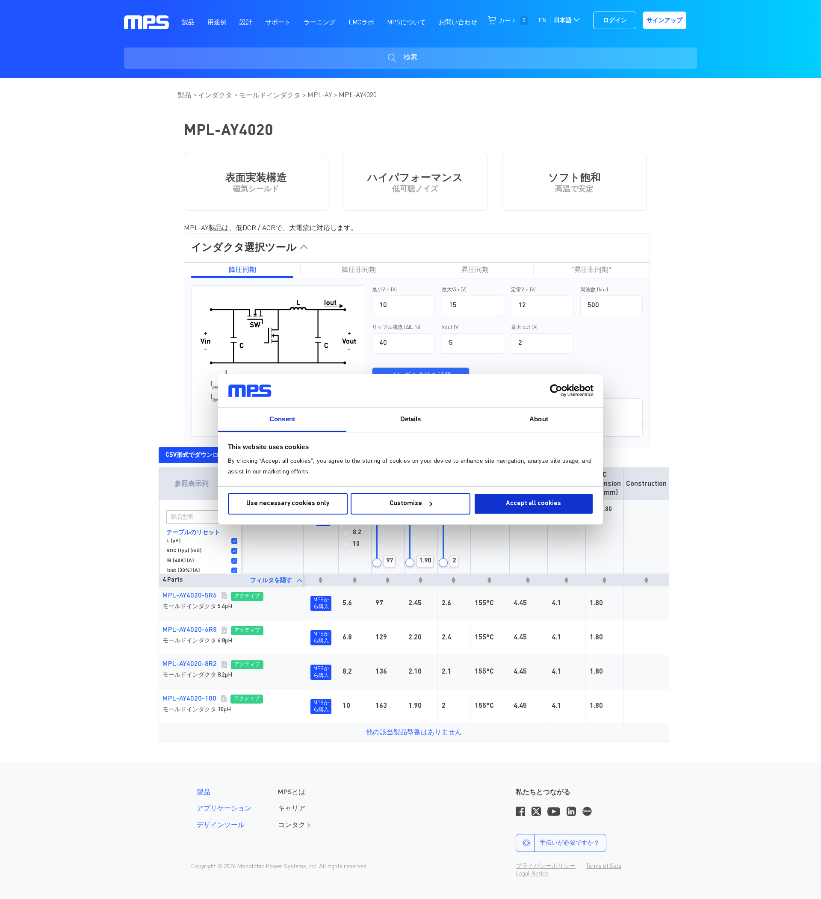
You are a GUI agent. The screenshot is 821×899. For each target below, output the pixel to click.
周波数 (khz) (594, 290)
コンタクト (295, 825)
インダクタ (216, 95)
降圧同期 (242, 270)
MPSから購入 (321, 603)
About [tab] (538, 419)
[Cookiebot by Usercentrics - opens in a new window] (556, 390)
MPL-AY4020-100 (189, 698)
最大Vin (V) (454, 290)
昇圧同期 (475, 270)
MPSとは (291, 792)
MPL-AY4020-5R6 (189, 595)
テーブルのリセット (193, 532)
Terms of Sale (603, 866)
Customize (406, 503)
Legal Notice (532, 874)
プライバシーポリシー (546, 866)
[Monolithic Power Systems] (146, 22)
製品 (185, 95)
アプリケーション (224, 808)
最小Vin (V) (384, 290)
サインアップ (664, 21)
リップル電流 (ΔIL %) (396, 327)
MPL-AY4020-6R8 (189, 630)
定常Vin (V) (523, 290)
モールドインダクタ (270, 95)
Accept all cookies (533, 503)
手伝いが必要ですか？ (570, 843)
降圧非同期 (359, 270)
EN (542, 21)
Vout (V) (451, 327)
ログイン (615, 21)
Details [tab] (410, 419)
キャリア (291, 808)
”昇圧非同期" (591, 270)
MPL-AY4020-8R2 (189, 664)
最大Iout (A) (524, 327)
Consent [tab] (282, 419)
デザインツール (221, 825)
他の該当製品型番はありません (414, 732)
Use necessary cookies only (287, 503)
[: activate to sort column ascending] (320, 580)
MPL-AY (320, 95)
